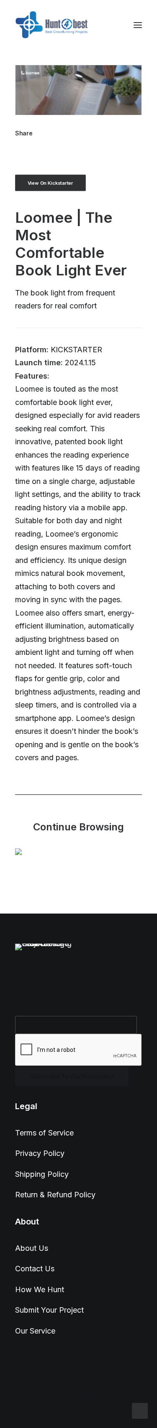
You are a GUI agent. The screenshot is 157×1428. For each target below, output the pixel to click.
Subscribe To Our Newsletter (71, 1076)
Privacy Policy (39, 1153)
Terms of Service (44, 1132)
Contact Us (34, 1268)
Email (27, 1005)
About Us (31, 1248)
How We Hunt (39, 1289)
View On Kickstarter (50, 183)
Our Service (35, 1330)
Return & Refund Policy (55, 1194)
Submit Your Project (49, 1310)
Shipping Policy (42, 1174)
